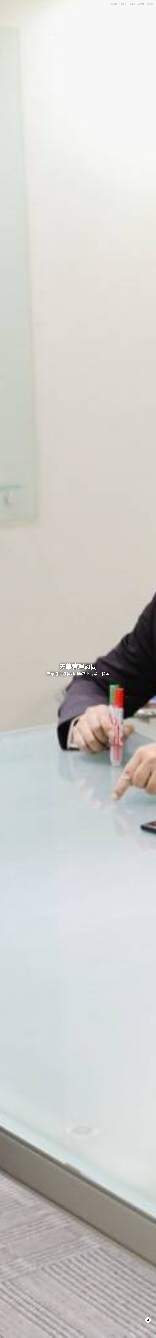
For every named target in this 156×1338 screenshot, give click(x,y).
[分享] (148, 1320)
